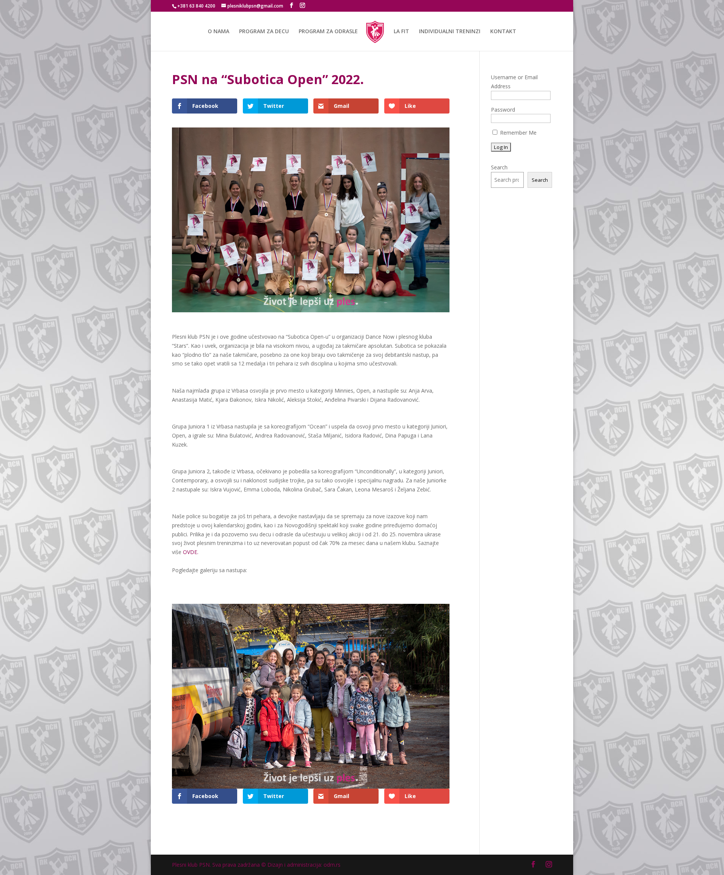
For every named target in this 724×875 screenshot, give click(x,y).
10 (329, 773)
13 (349, 773)
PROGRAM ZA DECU (264, 32)
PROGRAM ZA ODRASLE (328, 32)
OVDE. (190, 552)
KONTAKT (503, 32)
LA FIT (401, 32)
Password (503, 109)
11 (336, 773)
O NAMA (218, 32)
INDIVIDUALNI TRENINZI (449, 32)
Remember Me (518, 132)
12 (342, 773)
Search (499, 167)
